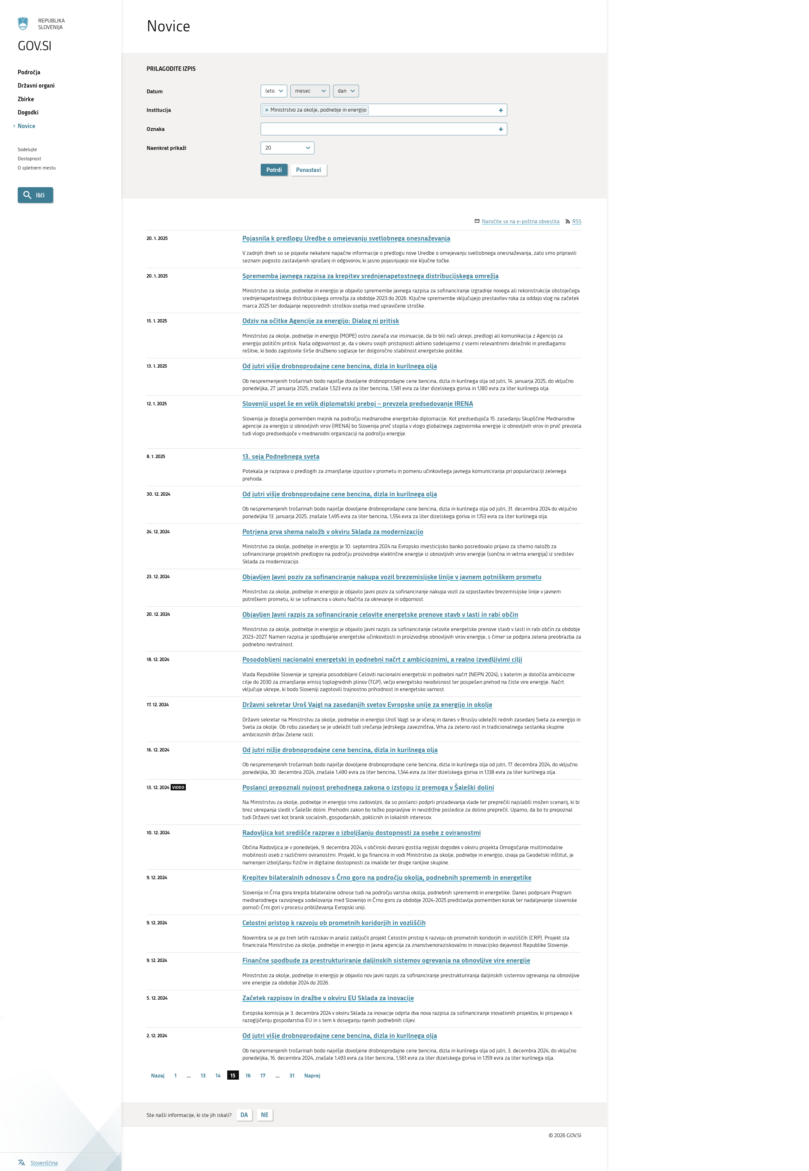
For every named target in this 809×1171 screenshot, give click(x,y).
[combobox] (274, 91)
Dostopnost (29, 159)
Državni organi (36, 85)
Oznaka (156, 128)
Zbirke (26, 99)
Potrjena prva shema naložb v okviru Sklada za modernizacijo (332, 531)
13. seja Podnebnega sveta (280, 456)
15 (232, 1075)
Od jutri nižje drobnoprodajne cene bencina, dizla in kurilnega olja (340, 749)
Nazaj (158, 1075)
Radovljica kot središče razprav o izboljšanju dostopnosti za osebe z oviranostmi (361, 832)
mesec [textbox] (303, 91)
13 (203, 1075)
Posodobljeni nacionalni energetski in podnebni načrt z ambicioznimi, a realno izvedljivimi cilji (382, 659)
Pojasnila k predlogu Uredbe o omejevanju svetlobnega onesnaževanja (346, 238)
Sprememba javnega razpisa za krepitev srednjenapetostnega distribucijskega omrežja (370, 275)
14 (218, 1075)
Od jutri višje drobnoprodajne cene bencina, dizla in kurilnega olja (339, 366)
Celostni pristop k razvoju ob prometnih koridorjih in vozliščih (334, 922)
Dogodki (28, 112)
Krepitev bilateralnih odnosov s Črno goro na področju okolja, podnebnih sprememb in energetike (387, 877)
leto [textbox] (270, 91)
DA (244, 1115)
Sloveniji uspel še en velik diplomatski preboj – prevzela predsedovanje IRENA (357, 403)
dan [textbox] (342, 91)
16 (248, 1075)
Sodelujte (27, 149)
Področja (29, 72)
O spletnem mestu (37, 168)
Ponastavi (308, 170)
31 (292, 1075)
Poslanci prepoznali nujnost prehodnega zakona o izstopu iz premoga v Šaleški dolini (368, 787)
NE (264, 1115)
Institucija (159, 109)
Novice (26, 126)
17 (262, 1075)
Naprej (312, 1075)
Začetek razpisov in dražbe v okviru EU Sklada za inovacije (328, 997)
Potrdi (274, 170)
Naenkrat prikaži (166, 147)
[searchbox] (374, 110)
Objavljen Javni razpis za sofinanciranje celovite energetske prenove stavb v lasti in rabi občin (380, 614)
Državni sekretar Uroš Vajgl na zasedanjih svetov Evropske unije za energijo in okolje (367, 704)
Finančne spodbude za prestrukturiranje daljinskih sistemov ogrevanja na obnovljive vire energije (386, 960)
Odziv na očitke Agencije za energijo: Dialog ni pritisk (320, 320)
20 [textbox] (268, 147)
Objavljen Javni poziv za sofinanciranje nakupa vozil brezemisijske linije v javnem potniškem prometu (392, 576)
